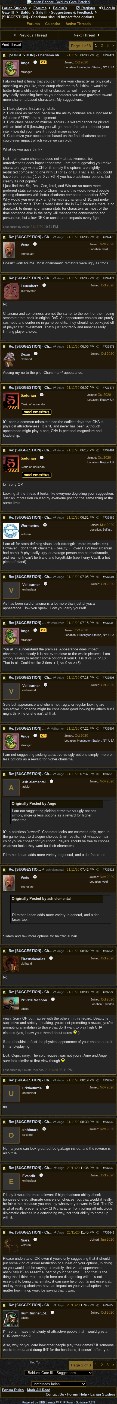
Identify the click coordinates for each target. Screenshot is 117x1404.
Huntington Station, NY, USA (95, 67)
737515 (109, 774)
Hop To (34, 1362)
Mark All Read (38, 1390)
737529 (109, 951)
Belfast (107, 529)
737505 (109, 623)
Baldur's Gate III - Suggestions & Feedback (57, 12)
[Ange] (11, 75)
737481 (109, 450)
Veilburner (57, 623)
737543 (109, 1080)
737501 (109, 577)
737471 (109, 55)
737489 (109, 517)
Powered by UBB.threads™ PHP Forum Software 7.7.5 (58, 1402)
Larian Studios (14, 8)
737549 (109, 1122)
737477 (109, 387)
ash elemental (54, 869)
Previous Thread (32, 35)
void (105, 249)
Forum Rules (13, 1390)
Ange (60, 237)
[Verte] (9, 257)
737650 (109, 1305)
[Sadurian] (11, 407)
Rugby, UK (107, 399)
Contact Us (55, 1394)
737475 (109, 346)
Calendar (52, 24)
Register (87, 8)
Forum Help (77, 1394)
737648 (109, 1232)
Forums (40, 8)
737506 (109, 677)
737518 (109, 869)
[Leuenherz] (11, 298)
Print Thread (11, 44)
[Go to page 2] (113, 46)
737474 (109, 278)
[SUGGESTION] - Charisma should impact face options (55, 55)
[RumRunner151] (11, 1325)
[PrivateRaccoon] (11, 1008)
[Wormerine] (11, 538)
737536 (109, 992)
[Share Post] (97, 55)
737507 (109, 728)
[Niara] (11, 1252)
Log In (109, 8)
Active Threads (78, 24)
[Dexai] (11, 366)
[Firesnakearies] (11, 971)
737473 (109, 237)
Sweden (108, 1004)
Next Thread (85, 35)
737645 (109, 1168)
